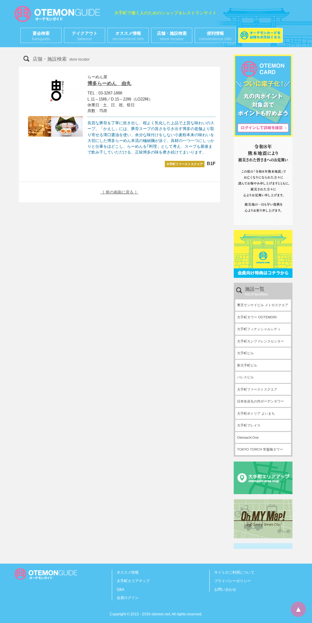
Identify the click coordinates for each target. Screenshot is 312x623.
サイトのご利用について (234, 572)
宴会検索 (41, 36)
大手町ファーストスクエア (257, 389)
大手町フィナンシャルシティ (259, 329)
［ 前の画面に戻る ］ (120, 192)
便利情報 (215, 36)
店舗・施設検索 (172, 36)
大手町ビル (245, 353)
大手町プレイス (249, 425)
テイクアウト (85, 36)
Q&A (120, 589)
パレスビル (245, 377)
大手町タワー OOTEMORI (257, 317)
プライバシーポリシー (232, 581)
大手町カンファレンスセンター (260, 341)
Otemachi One (248, 437)
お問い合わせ (225, 589)
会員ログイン (128, 598)
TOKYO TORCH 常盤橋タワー (260, 449)
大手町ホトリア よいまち (256, 413)
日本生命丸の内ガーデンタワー (260, 401)
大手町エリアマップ (133, 581)
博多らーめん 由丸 (109, 83)
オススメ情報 (128, 36)
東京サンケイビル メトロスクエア (262, 305)
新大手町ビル (247, 365)
